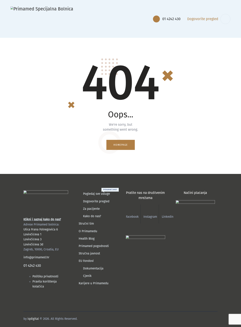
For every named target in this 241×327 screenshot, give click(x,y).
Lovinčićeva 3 (32, 239)
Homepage (120, 144)
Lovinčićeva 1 (32, 234)
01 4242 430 (32, 265)
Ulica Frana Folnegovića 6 (40, 229)
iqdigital (33, 319)
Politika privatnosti (45, 276)
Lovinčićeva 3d (33, 244)
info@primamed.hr (36, 257)
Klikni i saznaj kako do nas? (42, 219)
